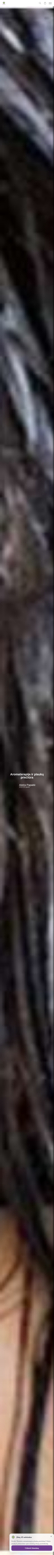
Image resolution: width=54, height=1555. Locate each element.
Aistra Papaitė (27, 785)
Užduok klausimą (32, 1548)
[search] (39, 3)
